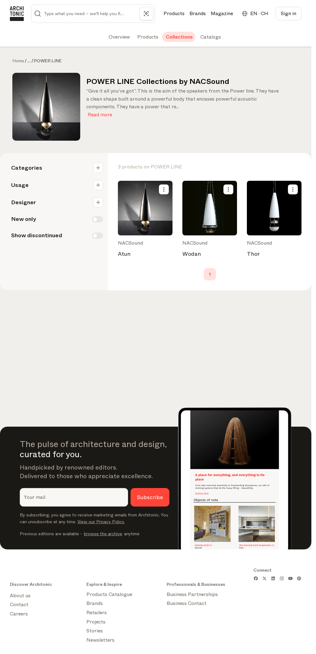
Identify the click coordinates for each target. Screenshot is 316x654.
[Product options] (164, 189)
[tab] (118, 37)
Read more (100, 113)
